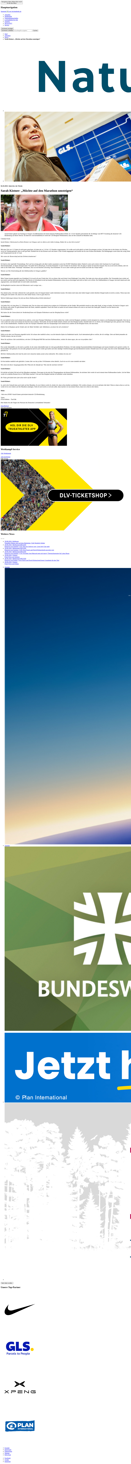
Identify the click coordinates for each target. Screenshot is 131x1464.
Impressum (8, 1449)
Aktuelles (7, 15)
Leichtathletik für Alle (11, 20)
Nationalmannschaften (11, 18)
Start (6, 34)
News (6, 37)
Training (7, 21)
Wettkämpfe (8, 16)
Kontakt (7, 1448)
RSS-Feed (8, 1455)
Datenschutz (8, 1451)
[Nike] (20, 1328)
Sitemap (7, 1453)
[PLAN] (20, 1444)
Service (7, 25)
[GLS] (20, 1367)
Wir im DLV (8, 23)
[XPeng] (20, 1406)
